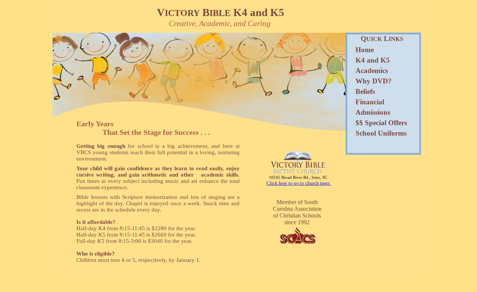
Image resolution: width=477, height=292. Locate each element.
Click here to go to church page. (298, 183)
